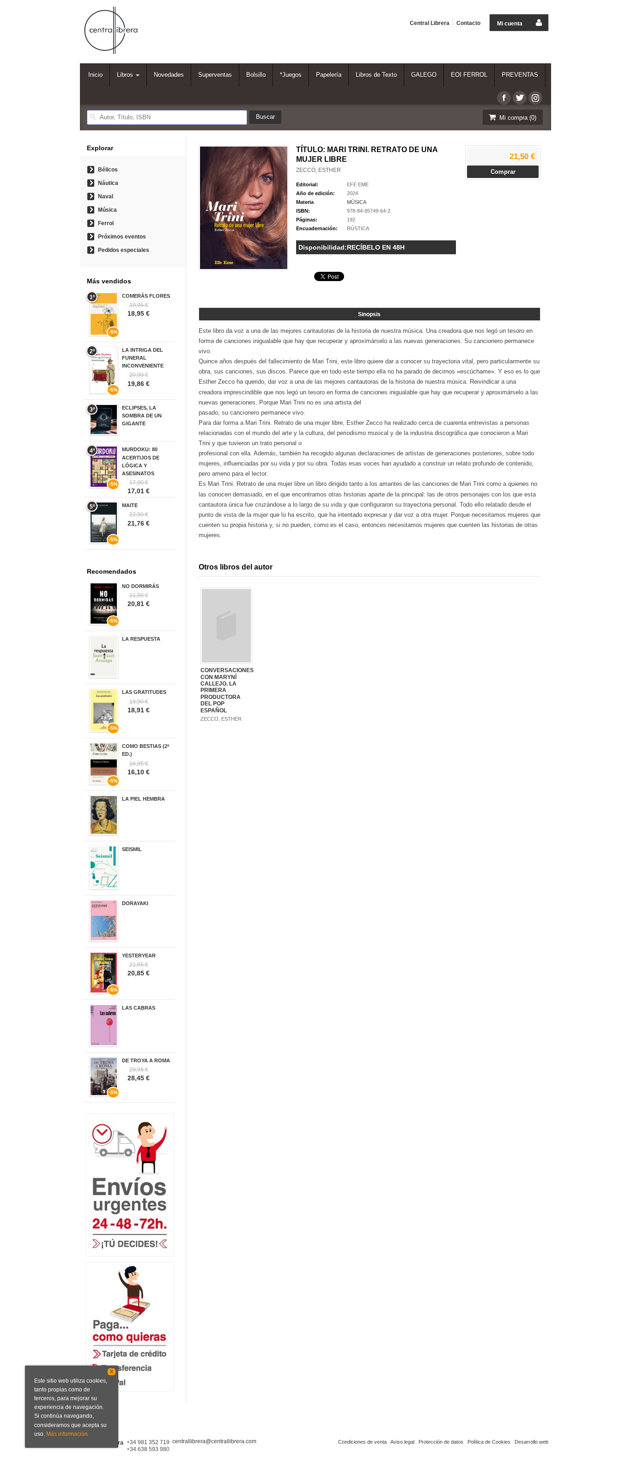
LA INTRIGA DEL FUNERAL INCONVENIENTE (143, 357)
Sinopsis (369, 314)
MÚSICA (356, 202)
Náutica (108, 183)
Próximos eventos (122, 236)
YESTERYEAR (139, 955)
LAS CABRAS (138, 1008)
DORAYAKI (135, 903)
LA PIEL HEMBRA (143, 799)
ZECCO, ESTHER (318, 170)
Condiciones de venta (362, 1442)
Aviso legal (402, 1442)
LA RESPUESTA (141, 639)
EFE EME (358, 184)
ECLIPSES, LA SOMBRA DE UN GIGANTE (142, 415)
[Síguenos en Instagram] (535, 97)
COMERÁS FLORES (146, 296)
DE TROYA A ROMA (146, 1060)
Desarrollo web (531, 1442)
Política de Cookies (488, 1442)
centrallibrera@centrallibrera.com (214, 1441)
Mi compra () (517, 117)
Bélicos (108, 169)
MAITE (130, 505)
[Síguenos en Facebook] (504, 97)
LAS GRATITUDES (144, 692)
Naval (105, 196)
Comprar (503, 171)
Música (107, 210)
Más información (67, 1434)
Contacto (468, 23)
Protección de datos (441, 1442)
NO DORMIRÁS (140, 586)
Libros (126, 74)
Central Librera (429, 23)
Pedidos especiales (123, 250)
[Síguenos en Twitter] (520, 97)
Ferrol (106, 223)
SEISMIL (132, 849)
